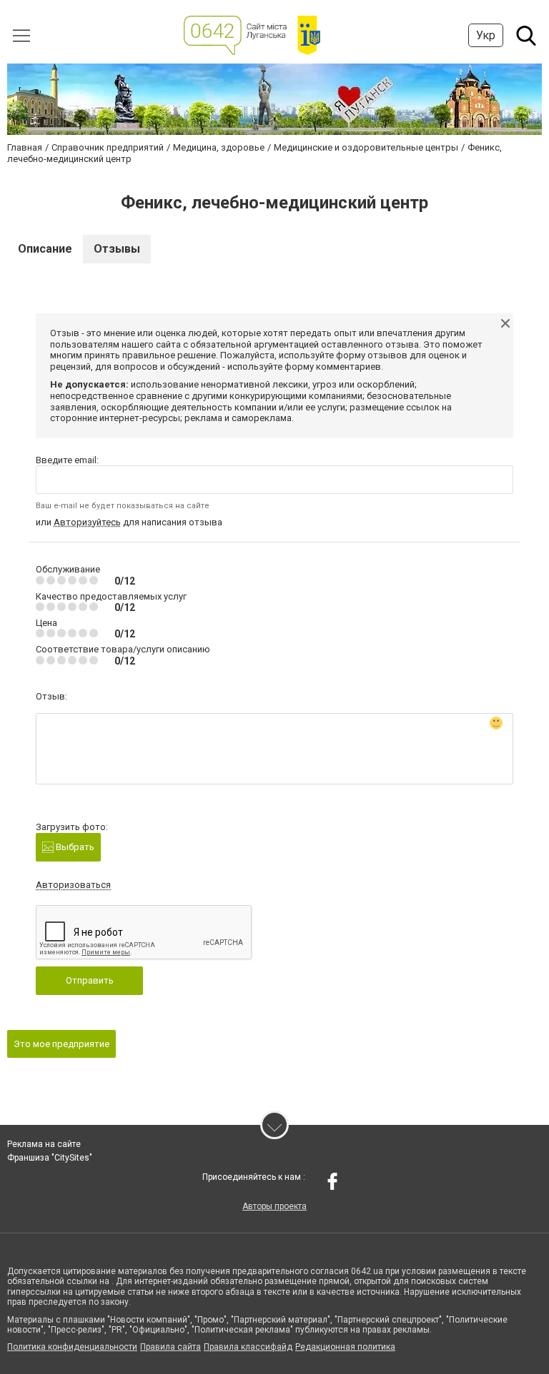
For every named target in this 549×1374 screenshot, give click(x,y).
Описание (45, 249)
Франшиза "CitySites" (49, 1158)
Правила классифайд (248, 1347)
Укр (485, 35)
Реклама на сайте (44, 1144)
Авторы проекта (274, 1206)
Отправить (90, 980)
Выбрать (74, 847)
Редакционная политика (345, 1347)
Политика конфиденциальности (72, 1347)
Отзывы (117, 249)
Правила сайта (170, 1347)
